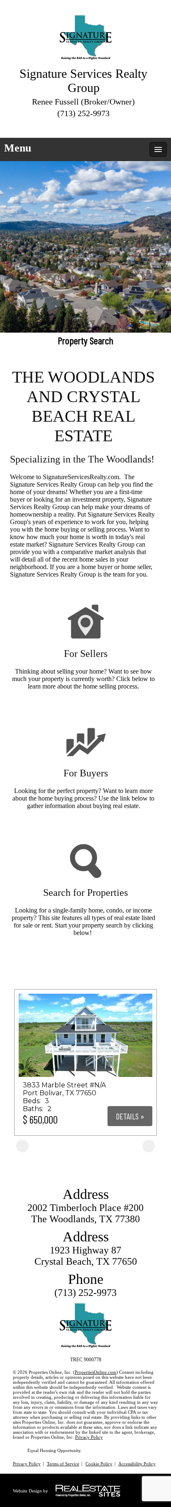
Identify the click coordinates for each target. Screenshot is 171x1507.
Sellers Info (85, 707)
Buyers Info (85, 826)
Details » (130, 1116)
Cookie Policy (99, 1463)
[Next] (148, 1146)
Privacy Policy (89, 1437)
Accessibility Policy (137, 1463)
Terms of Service (63, 1463)
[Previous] (22, 1146)
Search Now (85, 953)
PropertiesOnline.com (95, 1372)
